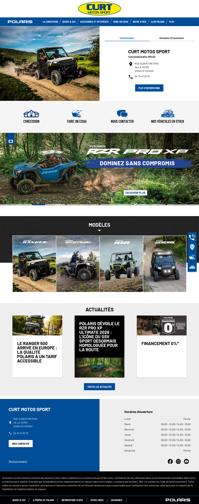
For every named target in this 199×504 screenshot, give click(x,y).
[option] (99, 169)
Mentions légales (18, 461)
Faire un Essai (120, 21)
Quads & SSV (69, 21)
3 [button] (83, 204)
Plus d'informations (149, 88)
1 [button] (16, 204)
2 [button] (49, 204)
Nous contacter (20, 443)
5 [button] (150, 204)
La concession (50, 21)
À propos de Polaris (43, 500)
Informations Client (72, 500)
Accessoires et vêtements (94, 21)
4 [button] (116, 204)
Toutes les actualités (99, 386)
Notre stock (139, 21)
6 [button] (183, 204)
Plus (171, 21)
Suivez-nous (97, 500)
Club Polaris (157, 21)
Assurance (117, 500)
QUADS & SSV (18, 500)
